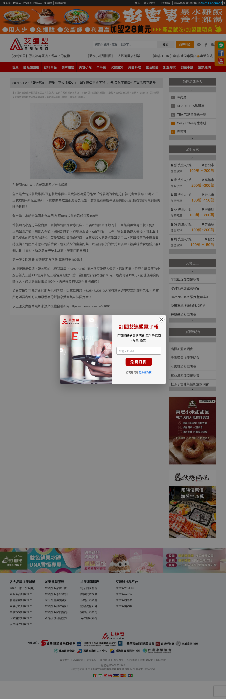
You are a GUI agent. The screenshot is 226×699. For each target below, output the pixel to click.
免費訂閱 (138, 361)
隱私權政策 (145, 372)
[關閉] (162, 320)
